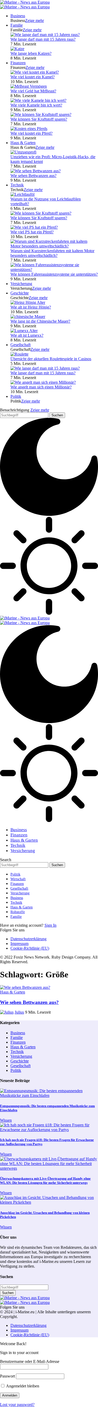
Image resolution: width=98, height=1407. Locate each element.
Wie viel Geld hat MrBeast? (33, 91)
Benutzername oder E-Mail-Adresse (29, 1361)
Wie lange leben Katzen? (30, 53)
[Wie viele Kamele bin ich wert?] (38, 100)
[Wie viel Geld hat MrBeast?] (28, 86)
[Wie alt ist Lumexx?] (24, 330)
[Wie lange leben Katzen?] (17, 48)
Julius (19, 1012)
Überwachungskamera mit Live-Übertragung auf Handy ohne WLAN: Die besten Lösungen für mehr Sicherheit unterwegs (45, 1181)
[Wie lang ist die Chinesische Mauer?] (27, 316)
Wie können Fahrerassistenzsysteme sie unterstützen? (54, 274)
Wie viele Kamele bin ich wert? (36, 105)
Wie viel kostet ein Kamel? (32, 77)
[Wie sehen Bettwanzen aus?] (35, 171)
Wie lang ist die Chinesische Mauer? (40, 321)
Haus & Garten (12, 992)
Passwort (7, 1376)
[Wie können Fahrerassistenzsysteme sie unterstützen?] (54, 269)
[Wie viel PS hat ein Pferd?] (34, 227)
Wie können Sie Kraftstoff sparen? (38, 119)
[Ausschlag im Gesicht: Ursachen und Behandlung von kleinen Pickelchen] (49, 1202)
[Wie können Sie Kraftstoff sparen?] (40, 114)
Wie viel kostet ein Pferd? (31, 133)
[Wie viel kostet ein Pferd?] (28, 128)
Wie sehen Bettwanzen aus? (33, 175)
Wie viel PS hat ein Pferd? (32, 232)
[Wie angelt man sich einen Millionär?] (43, 382)
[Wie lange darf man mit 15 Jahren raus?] (45, 34)
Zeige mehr (39, 410)
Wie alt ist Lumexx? (26, 335)
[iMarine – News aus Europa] (25, 1300)
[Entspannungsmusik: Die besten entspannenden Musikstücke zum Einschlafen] (49, 1095)
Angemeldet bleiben (22, 1386)
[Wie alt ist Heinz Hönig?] (27, 302)
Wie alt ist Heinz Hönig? (30, 307)
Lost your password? (17, 1404)
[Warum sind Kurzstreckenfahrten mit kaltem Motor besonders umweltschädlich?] (54, 246)
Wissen (6, 1120)
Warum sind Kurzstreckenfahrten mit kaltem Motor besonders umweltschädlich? (52, 253)
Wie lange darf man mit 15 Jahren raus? (43, 39)
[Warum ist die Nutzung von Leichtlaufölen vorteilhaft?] (22, 194)
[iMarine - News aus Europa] (25, 4)
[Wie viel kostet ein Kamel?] (34, 72)
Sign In (50, 925)
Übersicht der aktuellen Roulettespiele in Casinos (50, 359)
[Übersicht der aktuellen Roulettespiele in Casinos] (19, 354)
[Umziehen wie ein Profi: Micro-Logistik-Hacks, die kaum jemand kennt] (23, 152)
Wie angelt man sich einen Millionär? (41, 387)
